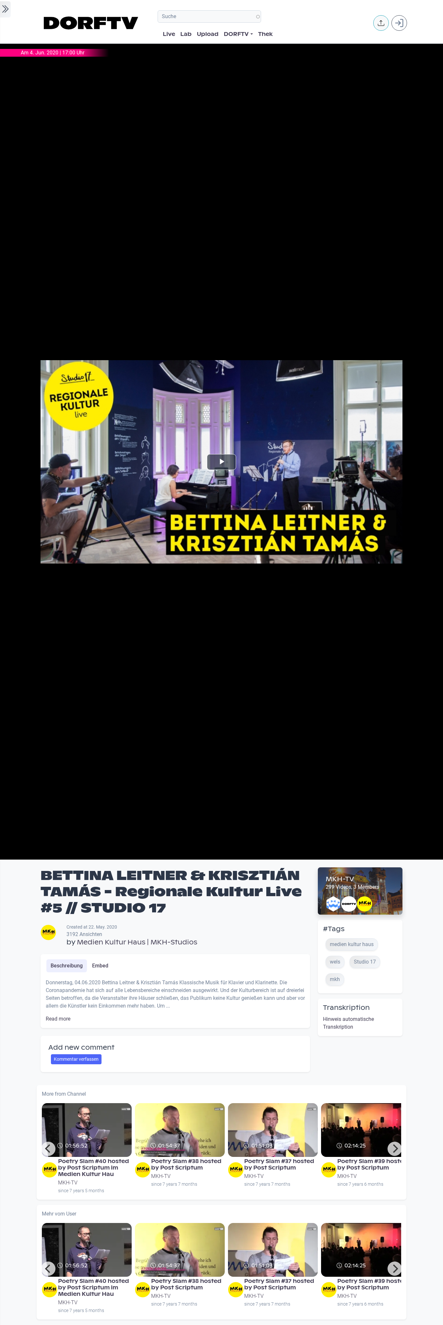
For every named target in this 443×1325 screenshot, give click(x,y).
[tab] (66, 965)
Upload (208, 34)
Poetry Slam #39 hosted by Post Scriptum (372, 1164)
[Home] (92, 23)
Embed (100, 966)
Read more (58, 1019)
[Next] (395, 1149)
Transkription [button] (346, 1007)
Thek (265, 34)
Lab (186, 34)
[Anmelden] (399, 23)
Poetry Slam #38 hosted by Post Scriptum (186, 1164)
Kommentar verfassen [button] (76, 1059)
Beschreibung (67, 966)
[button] (381, 23)
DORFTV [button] (236, 34)
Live (169, 34)
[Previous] (48, 1149)
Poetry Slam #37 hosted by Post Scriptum (279, 1164)
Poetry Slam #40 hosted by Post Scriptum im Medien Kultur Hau (93, 1168)
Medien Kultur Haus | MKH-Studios (137, 942)
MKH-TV (340, 879)
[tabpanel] (175, 1001)
